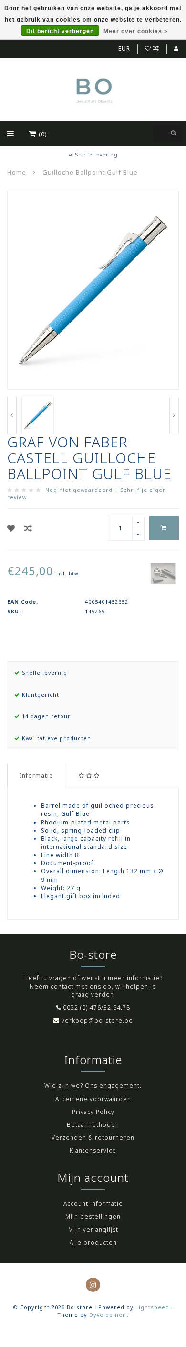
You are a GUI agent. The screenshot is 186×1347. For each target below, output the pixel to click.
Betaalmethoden (93, 1125)
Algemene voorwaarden (93, 1099)
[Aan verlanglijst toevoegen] (11, 528)
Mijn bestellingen (93, 1217)
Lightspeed (152, 1307)
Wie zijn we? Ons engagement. (93, 1085)
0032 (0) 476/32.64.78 (96, 1007)
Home (16, 172)
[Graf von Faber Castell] (163, 572)
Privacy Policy (93, 1112)
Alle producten (93, 1242)
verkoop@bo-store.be (97, 1020)
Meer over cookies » (135, 31)
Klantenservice (93, 1151)
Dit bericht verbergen (60, 31)
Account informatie (93, 1204)
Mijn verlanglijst (93, 1229)
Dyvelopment (109, 1314)
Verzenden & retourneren (93, 1138)
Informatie (36, 775)
